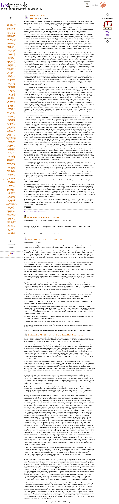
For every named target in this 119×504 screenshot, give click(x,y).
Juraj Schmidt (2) (11, 86)
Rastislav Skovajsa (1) (11, 221)
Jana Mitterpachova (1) (11, 137)
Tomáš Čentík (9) (11, 40)
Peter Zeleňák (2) (11, 80)
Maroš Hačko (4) (11, 57)
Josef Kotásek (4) (11, 54)
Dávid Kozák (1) (11, 232)
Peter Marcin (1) (11, 124)
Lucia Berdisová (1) (11, 173)
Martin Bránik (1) (11, 178)
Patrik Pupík (33, 18)
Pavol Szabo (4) (11, 58)
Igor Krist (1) (11, 126)
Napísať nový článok (11, 249)
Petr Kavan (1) (11, 122)
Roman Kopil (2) (11, 108)
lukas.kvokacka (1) (11, 170)
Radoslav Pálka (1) (11, 115)
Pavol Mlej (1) (11, 152)
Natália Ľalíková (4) (11, 60)
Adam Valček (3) (11, 75)
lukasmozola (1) (11, 224)
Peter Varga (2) (11, 109)
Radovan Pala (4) (11, 56)
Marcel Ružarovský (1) (11, 162)
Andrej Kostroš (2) (11, 98)
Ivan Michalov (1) (11, 182)
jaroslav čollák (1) (11, 168)
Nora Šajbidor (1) (11, 233)
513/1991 (76, 29)
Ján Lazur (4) (11, 64)
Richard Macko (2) (11, 102)
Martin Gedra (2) (11, 101)
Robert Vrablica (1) (11, 129)
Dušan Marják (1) (11, 156)
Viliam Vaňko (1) (11, 193)
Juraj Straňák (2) (11, 84)
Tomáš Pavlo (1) (11, 130)
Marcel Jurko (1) (11, 116)
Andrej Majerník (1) (11, 113)
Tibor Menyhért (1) (11, 210)
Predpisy (108, 32)
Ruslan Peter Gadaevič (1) (11, 204)
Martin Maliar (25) (11, 32)
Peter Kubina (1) (11, 175)
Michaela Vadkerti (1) (11, 159)
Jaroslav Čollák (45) (11, 28)
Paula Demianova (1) (11, 166)
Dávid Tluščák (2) (11, 83)
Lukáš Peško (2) (11, 89)
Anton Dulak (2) (11, 100)
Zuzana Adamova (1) (11, 214)
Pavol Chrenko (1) (11, 171)
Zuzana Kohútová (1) (11, 123)
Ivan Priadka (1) (11, 229)
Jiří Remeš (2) (11, 90)
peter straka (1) (11, 211)
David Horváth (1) (11, 111)
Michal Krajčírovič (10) (11, 39)
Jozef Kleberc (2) (11, 93)
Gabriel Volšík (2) (11, 95)
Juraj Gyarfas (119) (11, 25)
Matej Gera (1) (11, 185)
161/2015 (62, 66)
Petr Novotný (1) (11, 118)
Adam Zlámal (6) (11, 50)
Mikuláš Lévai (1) (11, 141)
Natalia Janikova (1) (11, 230)
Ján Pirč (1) (11, 155)
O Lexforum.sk (11, 258)
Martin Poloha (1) (11, 196)
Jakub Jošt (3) (11, 69)
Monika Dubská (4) (11, 61)
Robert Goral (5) (11, 53)
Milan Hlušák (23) (11, 34)
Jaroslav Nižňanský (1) (11, 199)
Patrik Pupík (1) (11, 127)
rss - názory (11, 255)
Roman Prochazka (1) (11, 144)
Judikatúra (107, 31)
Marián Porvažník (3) (11, 67)
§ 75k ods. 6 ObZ (77, 434)
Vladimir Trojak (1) (11, 189)
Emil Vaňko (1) (11, 208)
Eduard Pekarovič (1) (11, 149)
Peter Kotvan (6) (11, 47)
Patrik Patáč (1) (11, 148)
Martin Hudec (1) (11, 174)
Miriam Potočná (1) (11, 222)
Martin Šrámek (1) (11, 186)
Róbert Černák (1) (11, 226)
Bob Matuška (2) (11, 105)
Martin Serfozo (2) (11, 104)
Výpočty (107, 35)
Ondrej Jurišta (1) (11, 157)
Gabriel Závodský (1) (11, 184)
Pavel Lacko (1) (11, 228)
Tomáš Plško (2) (11, 91)
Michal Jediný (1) (11, 213)
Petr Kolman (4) (11, 62)
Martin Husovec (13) (11, 35)
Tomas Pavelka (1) (11, 133)
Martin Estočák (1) (11, 191)
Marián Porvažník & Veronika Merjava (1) (11, 188)
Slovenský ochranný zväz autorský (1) (11, 180)
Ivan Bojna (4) (11, 65)
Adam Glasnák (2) (11, 79)
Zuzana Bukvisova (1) (11, 131)
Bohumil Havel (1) (11, 200)
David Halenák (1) (11, 119)
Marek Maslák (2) (11, 94)
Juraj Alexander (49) (11, 27)
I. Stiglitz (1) (11, 153)
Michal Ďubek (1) (11, 219)
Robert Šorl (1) (11, 218)
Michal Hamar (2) (11, 87)
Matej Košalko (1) (11, 151)
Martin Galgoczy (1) (11, 135)
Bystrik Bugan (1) (11, 164)
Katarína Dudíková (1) (11, 177)
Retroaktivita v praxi (37, 15)
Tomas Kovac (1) (11, 134)
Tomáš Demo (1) (11, 145)
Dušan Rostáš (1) (11, 207)
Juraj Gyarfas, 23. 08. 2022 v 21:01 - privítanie (43, 217)
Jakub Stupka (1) (11, 167)
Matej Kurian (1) (11, 140)
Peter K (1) (11, 202)
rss (12, 253)
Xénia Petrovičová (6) (11, 49)
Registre (107, 34)
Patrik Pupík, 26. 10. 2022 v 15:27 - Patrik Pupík (45, 239)
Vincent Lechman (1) (11, 203)
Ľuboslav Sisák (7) (11, 46)
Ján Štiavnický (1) (11, 120)
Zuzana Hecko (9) (11, 42)
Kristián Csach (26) (11, 31)
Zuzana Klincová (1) (11, 138)
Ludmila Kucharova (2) (11, 82)
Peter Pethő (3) (11, 72)
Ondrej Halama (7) (11, 45)
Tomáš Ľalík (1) (11, 235)
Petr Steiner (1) (11, 142)
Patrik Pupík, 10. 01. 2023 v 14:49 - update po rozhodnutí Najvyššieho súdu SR (55, 335)
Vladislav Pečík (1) (11, 215)
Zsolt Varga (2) (11, 97)
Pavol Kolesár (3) (11, 76)
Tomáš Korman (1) (11, 146)
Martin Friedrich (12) (11, 36)
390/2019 (50, 53)
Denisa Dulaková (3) (11, 73)
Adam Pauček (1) (11, 225)
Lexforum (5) (11, 51)
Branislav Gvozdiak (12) (11, 38)
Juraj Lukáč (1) (11, 192)
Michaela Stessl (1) (11, 197)
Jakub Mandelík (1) (11, 163)
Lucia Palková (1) (11, 195)
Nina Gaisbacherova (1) (11, 217)
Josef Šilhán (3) (11, 71)
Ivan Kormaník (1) (11, 112)
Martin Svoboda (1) (11, 160)
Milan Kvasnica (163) (11, 24)
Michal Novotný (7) (11, 43)
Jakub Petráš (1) (11, 181)
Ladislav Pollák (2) (11, 78)
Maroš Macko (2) (11, 107)
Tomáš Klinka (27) (11, 29)
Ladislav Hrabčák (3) (11, 68)
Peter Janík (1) (11, 206)
